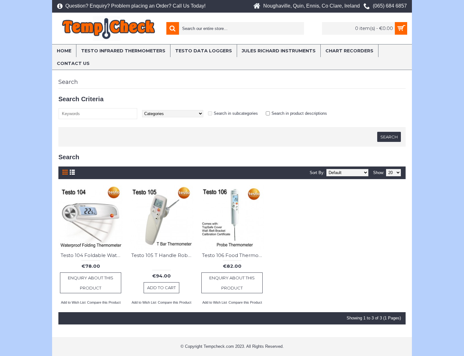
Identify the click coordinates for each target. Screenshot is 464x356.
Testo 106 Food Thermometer (233, 255)
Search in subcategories (236, 113)
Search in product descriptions (299, 113)
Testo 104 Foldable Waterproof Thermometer (92, 255)
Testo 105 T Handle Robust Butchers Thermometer (162, 255)
